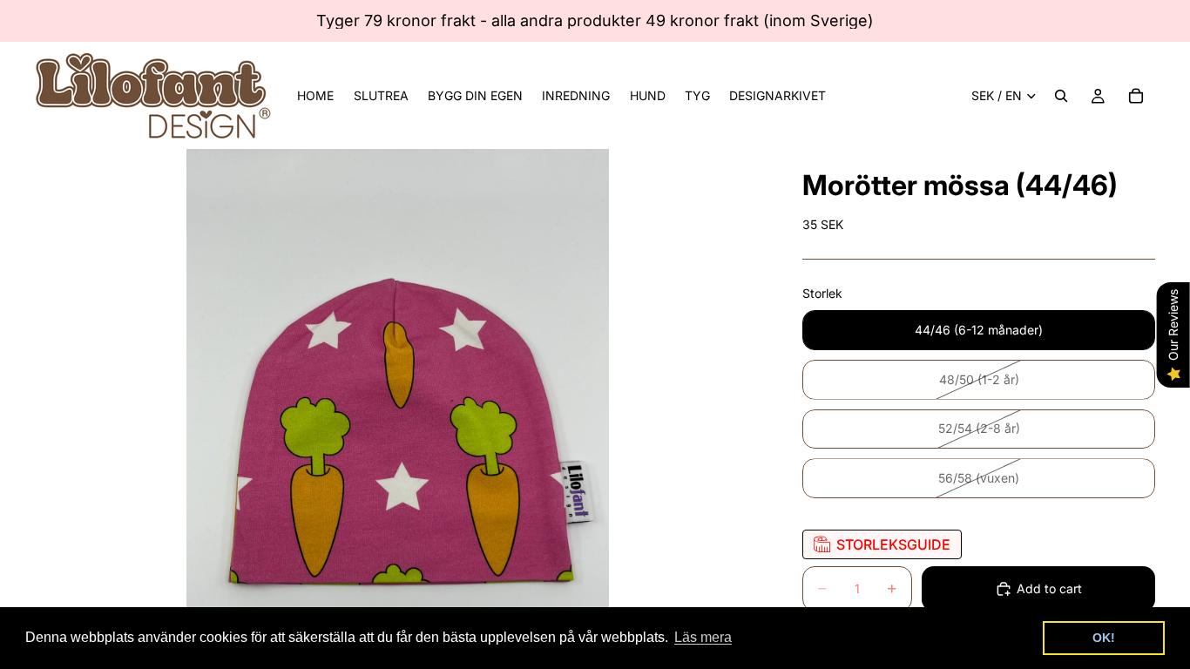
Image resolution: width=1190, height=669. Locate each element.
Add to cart (1049, 588)
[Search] (1061, 96)
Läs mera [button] (703, 637)
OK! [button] (1103, 638)
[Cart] (1136, 96)
